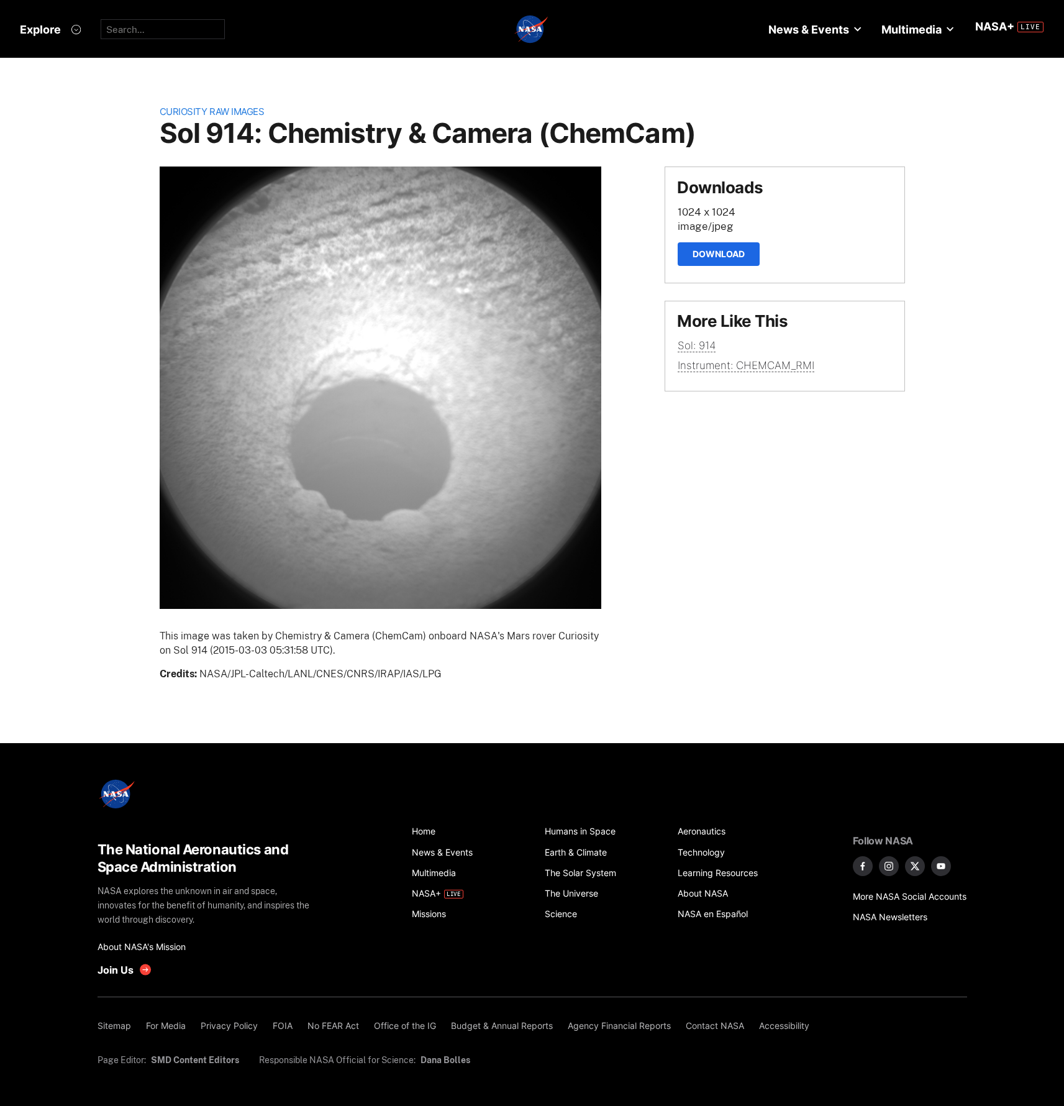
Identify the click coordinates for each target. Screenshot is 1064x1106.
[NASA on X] (915, 866)
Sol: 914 (697, 345)
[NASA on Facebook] (863, 866)
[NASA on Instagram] (889, 866)
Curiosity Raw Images (212, 111)
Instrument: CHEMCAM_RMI (746, 365)
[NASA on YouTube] (941, 866)
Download (719, 254)
